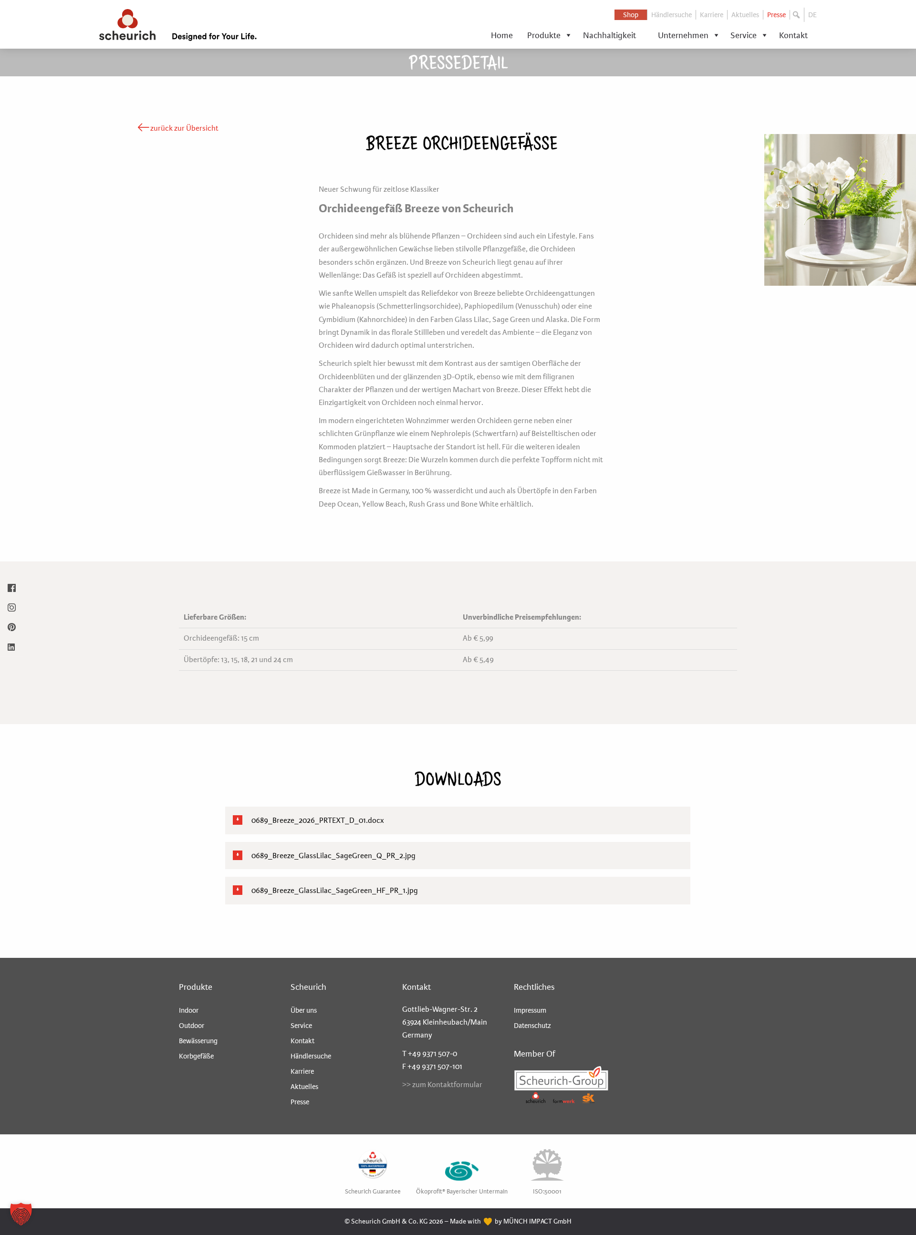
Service (743, 35)
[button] (797, 15)
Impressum (530, 1010)
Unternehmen (683, 35)
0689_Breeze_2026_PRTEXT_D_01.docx (317, 820)
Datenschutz (532, 1025)
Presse (776, 14)
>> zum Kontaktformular (442, 1084)
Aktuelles (745, 14)
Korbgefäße (196, 1056)
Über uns (304, 1010)
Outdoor (191, 1025)
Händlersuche (671, 14)
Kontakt (793, 35)
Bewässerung (198, 1041)
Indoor (188, 1010)
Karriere (711, 14)
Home (502, 35)
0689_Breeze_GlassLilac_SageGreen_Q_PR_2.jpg (333, 855)
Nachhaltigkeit (609, 35)
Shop (630, 14)
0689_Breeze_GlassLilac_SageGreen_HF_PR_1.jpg (334, 890)
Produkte (544, 35)
